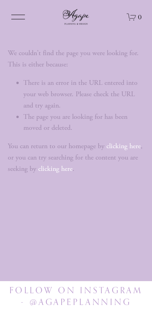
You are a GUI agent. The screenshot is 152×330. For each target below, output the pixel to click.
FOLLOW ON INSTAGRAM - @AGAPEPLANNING (76, 296)
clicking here (123, 146)
